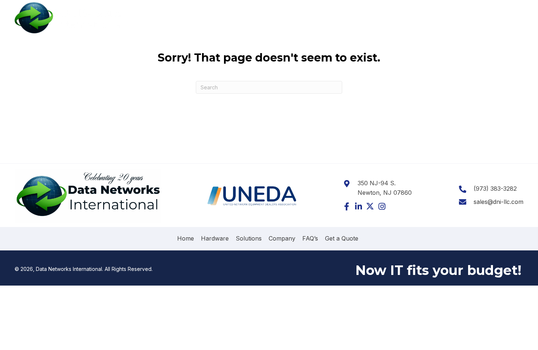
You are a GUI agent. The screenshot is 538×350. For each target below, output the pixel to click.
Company (282, 238)
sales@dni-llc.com (498, 201)
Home (185, 238)
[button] (346, 206)
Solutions (249, 238)
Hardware (215, 238)
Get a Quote (341, 238)
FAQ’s (310, 238)
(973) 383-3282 (501, 15)
